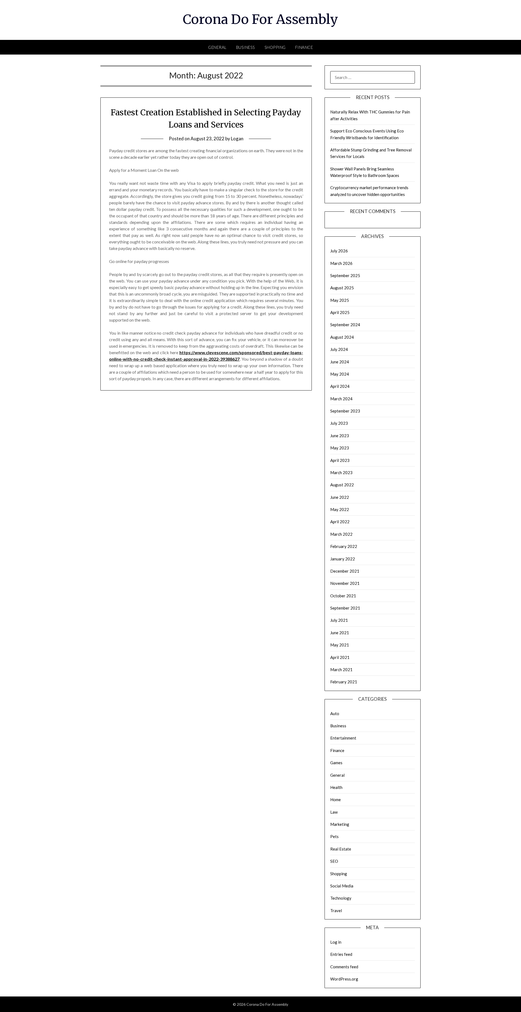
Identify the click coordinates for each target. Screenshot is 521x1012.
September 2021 (345, 607)
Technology (340, 898)
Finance (304, 47)
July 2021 (339, 620)
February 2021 (343, 681)
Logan (237, 138)
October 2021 (343, 595)
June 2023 (339, 435)
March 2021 (341, 669)
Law (334, 812)
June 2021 (339, 632)
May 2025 (339, 300)
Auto (334, 713)
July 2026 (339, 250)
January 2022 (342, 558)
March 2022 (341, 534)
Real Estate (340, 848)
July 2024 (339, 349)
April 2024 (340, 386)
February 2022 (343, 546)
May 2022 (339, 509)
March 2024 (341, 398)
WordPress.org (344, 978)
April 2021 (340, 657)
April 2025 (340, 312)
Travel (336, 910)
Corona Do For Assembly (260, 19)
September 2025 (345, 275)
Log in (335, 942)
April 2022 (340, 521)
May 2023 (339, 447)
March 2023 (341, 472)
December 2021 (344, 571)
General (217, 47)
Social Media (341, 885)
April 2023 (340, 460)
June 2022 (339, 497)
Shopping (275, 47)
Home (335, 799)
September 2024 (345, 324)
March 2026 (341, 263)
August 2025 (342, 287)
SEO (334, 861)
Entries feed (341, 954)
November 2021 (345, 583)
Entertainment (343, 737)
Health (336, 787)
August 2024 (342, 337)
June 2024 (339, 361)
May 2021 (339, 644)
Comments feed (344, 966)
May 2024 (339, 374)
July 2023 (339, 423)
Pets (334, 836)
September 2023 (345, 410)
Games (336, 762)
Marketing (339, 824)
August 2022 (342, 484)
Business (245, 47)
